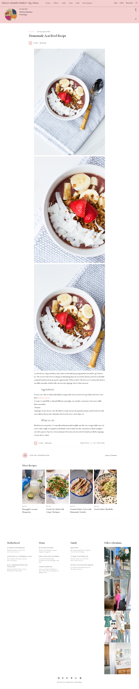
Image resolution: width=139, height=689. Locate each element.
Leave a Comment (111, 455)
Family (78, 3)
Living (71, 3)
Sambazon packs (44, 398)
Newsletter (129, 3)
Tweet (99, 443)
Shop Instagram (87, 3)
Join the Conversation (36, 455)
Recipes (48, 3)
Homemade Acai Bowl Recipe (47, 36)
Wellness (56, 3)
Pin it (95, 443)
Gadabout (80, 682)
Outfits (64, 3)
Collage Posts (23, 9)
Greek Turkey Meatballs (103, 509)
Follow (122, 3)
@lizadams (116, 543)
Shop (116, 3)
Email (103, 443)
